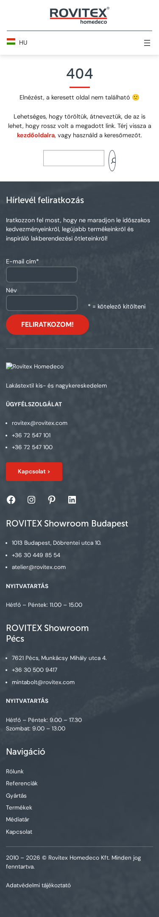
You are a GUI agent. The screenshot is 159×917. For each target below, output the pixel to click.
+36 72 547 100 (32, 447)
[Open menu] (147, 43)
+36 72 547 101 (31, 435)
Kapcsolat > (34, 471)
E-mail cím (22, 261)
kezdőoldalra (36, 135)
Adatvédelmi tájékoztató (38, 885)
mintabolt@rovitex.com (43, 682)
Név (11, 290)
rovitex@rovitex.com (39, 423)
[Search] (112, 160)
